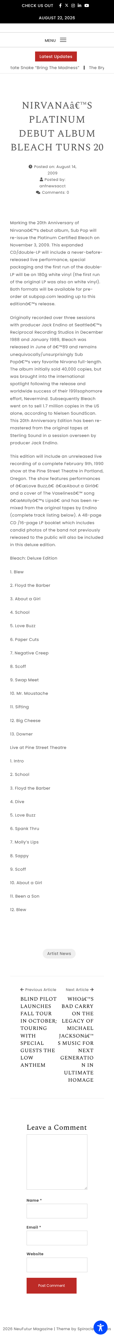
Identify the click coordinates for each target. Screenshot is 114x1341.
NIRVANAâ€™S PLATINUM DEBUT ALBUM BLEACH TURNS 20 (56, 127)
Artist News (59, 953)
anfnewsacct (52, 186)
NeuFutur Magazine (33, 1329)
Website (35, 1254)
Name (34, 1200)
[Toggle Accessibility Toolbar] (100, 1327)
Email (34, 1227)
